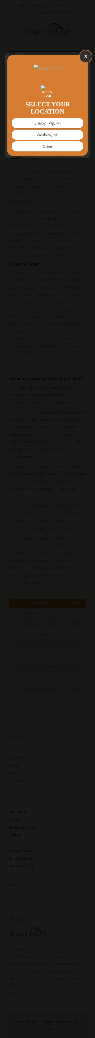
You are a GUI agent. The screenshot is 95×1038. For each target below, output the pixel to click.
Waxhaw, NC (48, 134)
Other (48, 146)
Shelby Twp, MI (48, 123)
